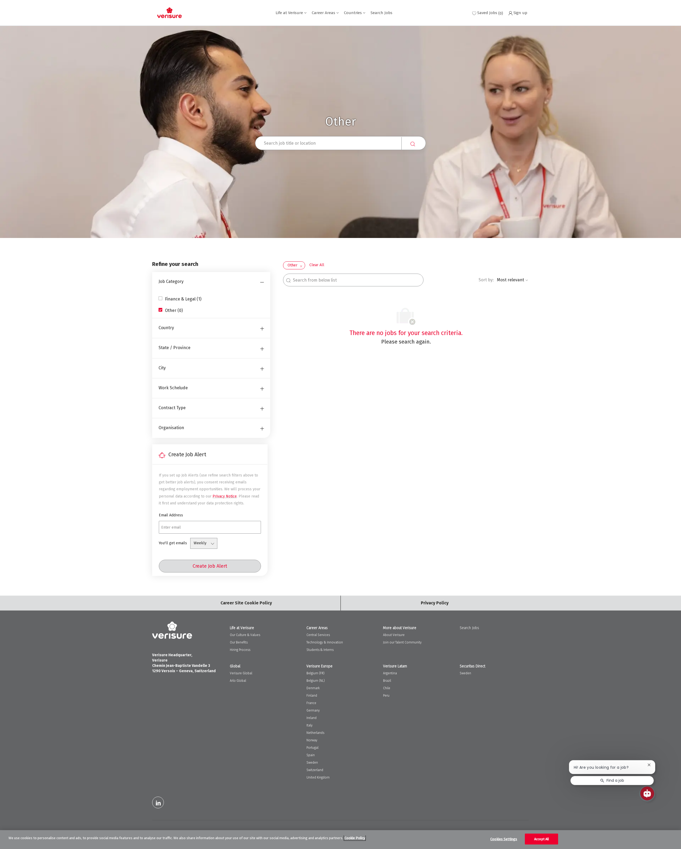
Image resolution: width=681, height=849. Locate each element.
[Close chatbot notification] (649, 764)
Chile (386, 688)
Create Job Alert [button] (210, 566)
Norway (311, 740)
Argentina (390, 673)
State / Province (174, 347)
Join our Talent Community (402, 642)
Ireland (311, 718)
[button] (413, 143)
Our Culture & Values (245, 635)
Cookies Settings (503, 839)
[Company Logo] (169, 12)
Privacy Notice (225, 496)
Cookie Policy (354, 838)
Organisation (171, 427)
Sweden (312, 762)
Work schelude (173, 387)
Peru (386, 695)
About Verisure (394, 635)
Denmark (313, 688)
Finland (311, 695)
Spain (310, 755)
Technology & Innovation (324, 642)
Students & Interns (320, 650)
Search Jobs (381, 13)
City (162, 367)
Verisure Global (241, 673)
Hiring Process (240, 650)
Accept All (541, 839)
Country (166, 327)
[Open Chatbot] (647, 793)
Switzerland (314, 770)
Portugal (312, 748)
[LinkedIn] (158, 802)
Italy (309, 725)
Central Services (318, 635)
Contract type (172, 407)
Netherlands (315, 733)
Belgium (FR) (315, 673)
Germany (313, 710)
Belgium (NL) (315, 681)
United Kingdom (318, 777)
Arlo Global (238, 681)
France (311, 703)
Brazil (387, 681)
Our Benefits (239, 642)
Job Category (171, 281)
